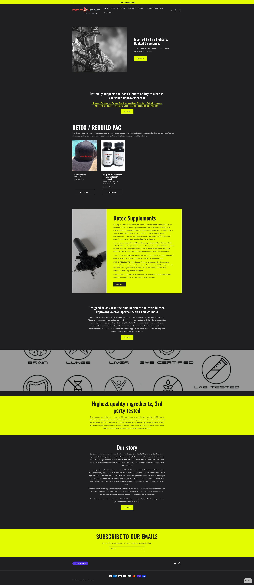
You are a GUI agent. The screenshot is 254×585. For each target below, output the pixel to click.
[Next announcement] (181, 2)
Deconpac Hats (80, 174)
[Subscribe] (142, 549)
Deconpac (80, 580)
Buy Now (140, 58)
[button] (171, 10)
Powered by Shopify (88, 580)
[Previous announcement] (73, 2)
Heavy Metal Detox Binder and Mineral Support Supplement (112, 176)
